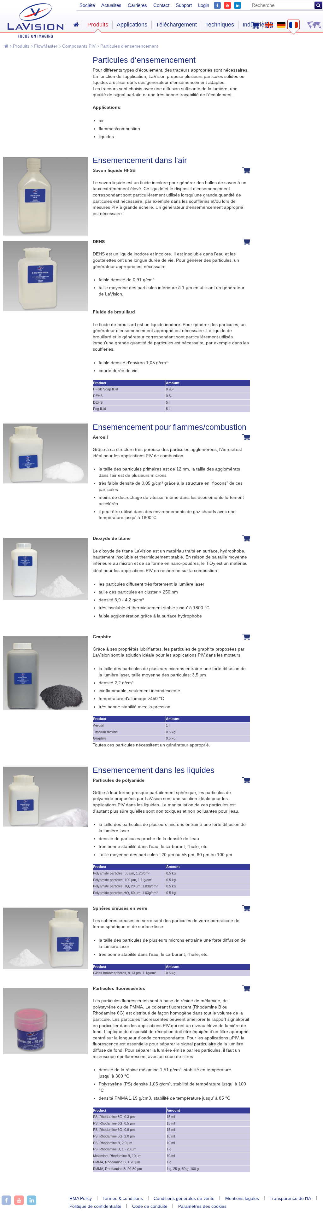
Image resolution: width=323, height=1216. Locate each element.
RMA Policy (80, 1198)
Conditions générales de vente (184, 1198)
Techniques (219, 24)
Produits (20, 46)
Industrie (253, 24)
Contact (161, 5)
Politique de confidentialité (95, 1206)
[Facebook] (217, 4)
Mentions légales (242, 1198)
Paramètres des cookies (202, 1206)
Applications (132, 24)
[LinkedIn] (237, 4)
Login (203, 5)
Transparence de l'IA (290, 1198)
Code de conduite (149, 1206)
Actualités (111, 5)
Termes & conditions (123, 1198)
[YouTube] (227, 4)
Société (87, 5)
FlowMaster (45, 46)
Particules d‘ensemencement (128, 46)
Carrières (137, 5)
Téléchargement (176, 24)
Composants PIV (78, 46)
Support (184, 5)
